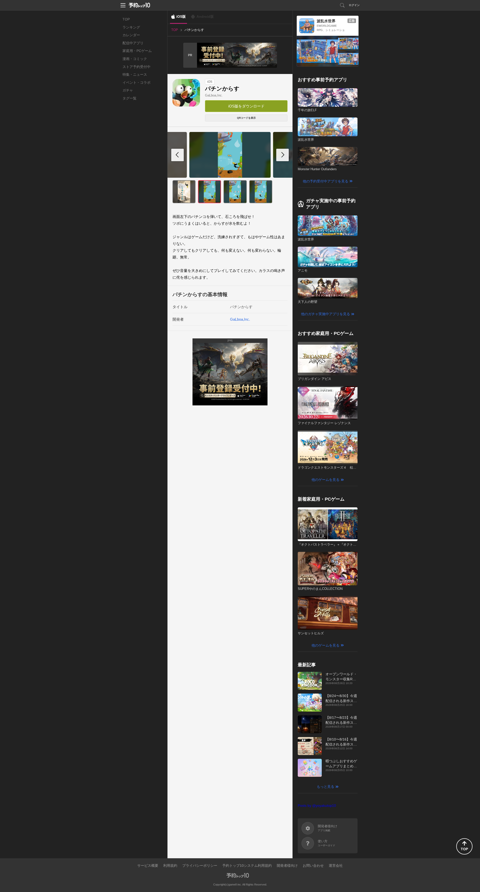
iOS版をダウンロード (246, 106)
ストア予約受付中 (136, 67)
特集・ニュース (134, 74)
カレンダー (131, 35)
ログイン (354, 4)
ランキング (131, 27)
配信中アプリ (133, 43)
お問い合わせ (313, 866)
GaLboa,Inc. (214, 95)
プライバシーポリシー (199, 866)
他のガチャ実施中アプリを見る (325, 314)
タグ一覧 (129, 98)
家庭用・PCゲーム (137, 51)
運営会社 (336, 866)
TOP (126, 19)
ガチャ (127, 90)
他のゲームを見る (326, 480)
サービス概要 (147, 866)
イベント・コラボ (136, 82)
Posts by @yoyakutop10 (317, 806)
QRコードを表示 (246, 117)
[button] (282, 155)
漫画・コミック (134, 59)
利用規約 (170, 866)
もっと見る (325, 787)
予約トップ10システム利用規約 (247, 866)
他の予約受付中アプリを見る (325, 181)
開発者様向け (287, 866)
